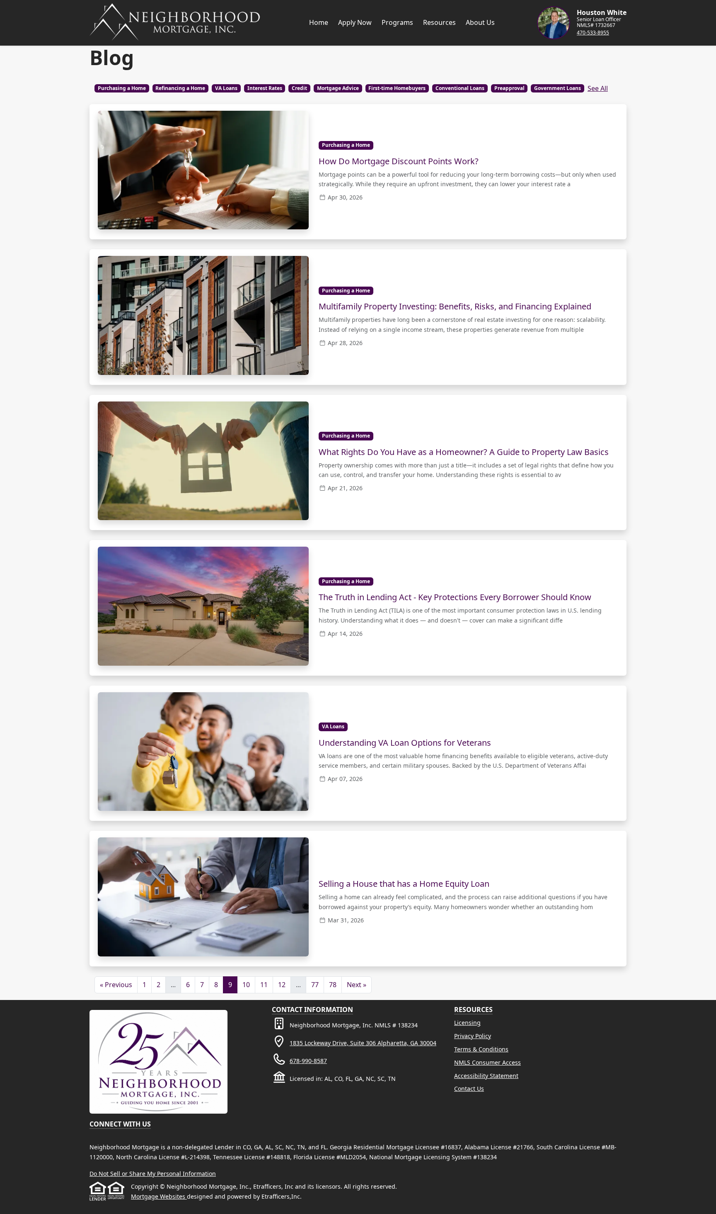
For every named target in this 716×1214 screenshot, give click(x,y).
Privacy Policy (472, 1036)
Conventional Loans (459, 88)
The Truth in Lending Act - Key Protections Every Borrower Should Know (455, 597)
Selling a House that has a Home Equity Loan (404, 883)
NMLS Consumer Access (487, 1062)
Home (318, 22)
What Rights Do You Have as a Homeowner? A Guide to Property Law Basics (464, 451)
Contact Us (469, 1088)
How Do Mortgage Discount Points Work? (399, 161)
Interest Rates (264, 88)
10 (246, 984)
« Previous (116, 984)
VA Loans (226, 88)
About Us (480, 22)
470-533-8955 (593, 32)
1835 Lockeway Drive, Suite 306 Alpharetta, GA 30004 (363, 1043)
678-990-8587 (308, 1061)
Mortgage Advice (338, 88)
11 (264, 984)
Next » (356, 984)
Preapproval (509, 88)
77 (315, 984)
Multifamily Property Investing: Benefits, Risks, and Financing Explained (455, 306)
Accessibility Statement (486, 1076)
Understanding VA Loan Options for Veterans (405, 742)
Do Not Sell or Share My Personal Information (153, 1174)
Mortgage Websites (159, 1196)
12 (281, 984)
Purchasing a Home (122, 88)
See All (598, 88)
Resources (439, 22)
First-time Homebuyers (397, 88)
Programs (397, 22)
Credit (299, 88)
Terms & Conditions (481, 1049)
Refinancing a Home (180, 88)
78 (332, 984)
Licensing (467, 1023)
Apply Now (355, 22)
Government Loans (557, 88)
